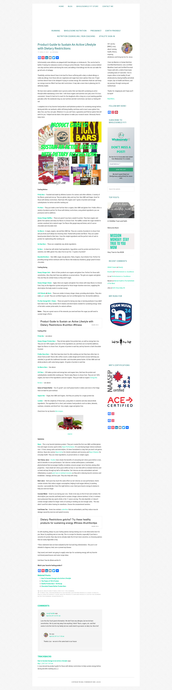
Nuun (39, 444)
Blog (41, 591)
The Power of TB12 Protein (50, 581)
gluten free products (79, 592)
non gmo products (80, 594)
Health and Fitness (50, 591)
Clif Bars (41, 372)
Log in (98, 682)
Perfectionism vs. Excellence (124, 272)
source (70, 434)
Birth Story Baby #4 (118, 288)
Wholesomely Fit (86, 18)
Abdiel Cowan (112, 267)
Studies (53, 460)
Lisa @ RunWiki (50, 613)
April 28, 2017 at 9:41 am (53, 616)
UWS (94, 682)
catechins (65, 509)
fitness (42, 592)
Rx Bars (40, 383)
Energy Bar (93, 378)
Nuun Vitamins (94, 452)
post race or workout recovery (62, 473)
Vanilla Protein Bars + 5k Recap (51, 584)
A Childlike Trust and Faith (117, 221)
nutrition (90, 594)
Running (71, 591)
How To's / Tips (63, 591)
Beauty (121, 267)
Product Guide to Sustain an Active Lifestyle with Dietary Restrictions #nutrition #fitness (66, 323)
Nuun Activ (59, 452)
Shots (49, 293)
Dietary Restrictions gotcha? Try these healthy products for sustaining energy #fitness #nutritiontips (68, 521)
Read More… (111, 99)
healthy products (66, 594)
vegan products (57, 596)
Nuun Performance (68, 447)
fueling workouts (55, 592)
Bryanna (110, 272)
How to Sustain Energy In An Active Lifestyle (52, 661)
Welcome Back (113, 228)
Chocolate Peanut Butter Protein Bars (53, 586)
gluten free (67, 592)
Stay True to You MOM (116, 252)
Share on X (95, 325)
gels (43, 296)
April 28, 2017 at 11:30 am (56, 636)
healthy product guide (51, 594)
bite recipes (59, 411)
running (48, 596)
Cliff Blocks (42, 293)
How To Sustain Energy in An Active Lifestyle (56, 578)
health (40, 594)
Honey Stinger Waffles (45, 218)
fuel (47, 592)
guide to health (92, 592)
